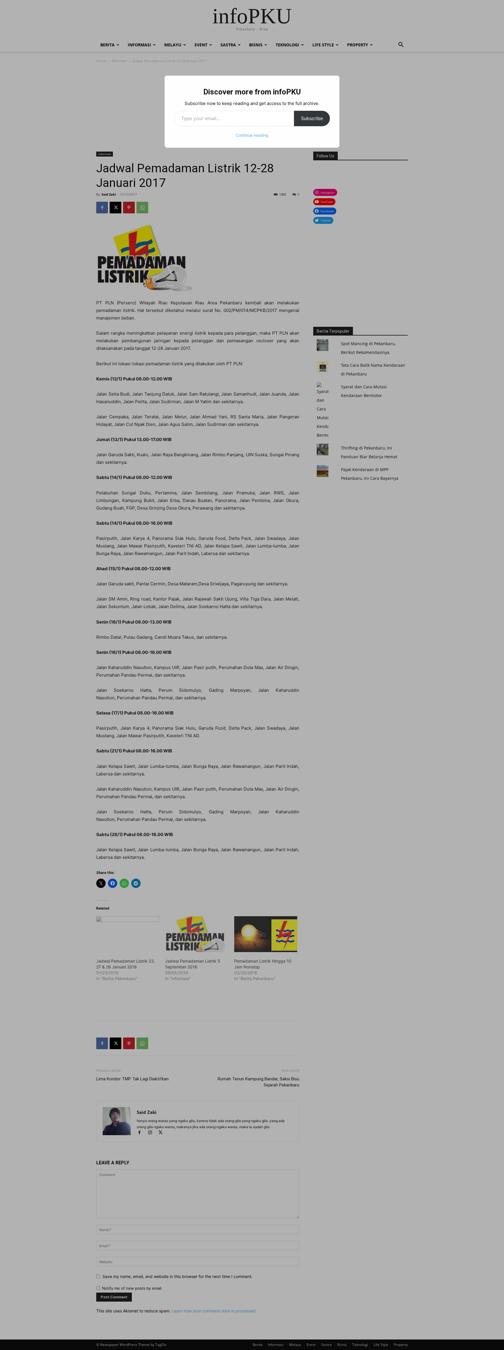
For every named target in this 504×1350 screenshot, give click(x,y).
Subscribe (312, 118)
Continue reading (252, 135)
